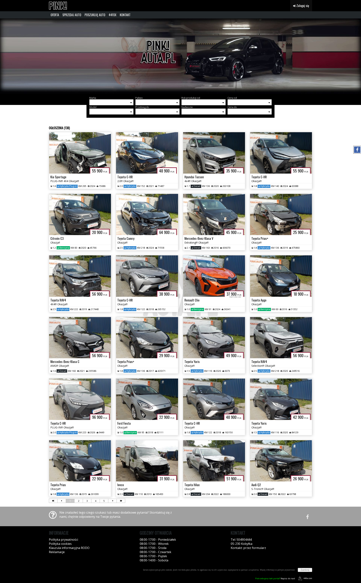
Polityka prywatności (63, 539)
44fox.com (307, 578)
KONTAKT (125, 15)
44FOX (112, 15)
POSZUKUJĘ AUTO (95, 15)
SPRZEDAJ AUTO (71, 15)
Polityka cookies (60, 544)
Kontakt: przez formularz (248, 548)
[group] (180, 56)
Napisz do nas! (275, 578)
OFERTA (55, 15)
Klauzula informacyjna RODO (69, 548)
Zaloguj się (302, 5)
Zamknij (305, 570)
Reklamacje (57, 552)
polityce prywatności (286, 570)
